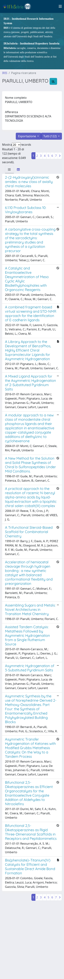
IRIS (4, 73)
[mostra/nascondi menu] (60, 6)
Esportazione (27, 136)
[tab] (9, 169)
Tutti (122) (50, 136)
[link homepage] (18, 6)
